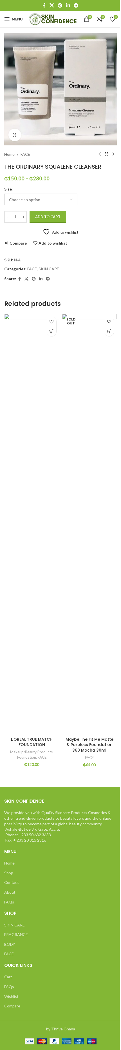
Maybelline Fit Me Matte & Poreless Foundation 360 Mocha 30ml (89, 745)
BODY (9, 944)
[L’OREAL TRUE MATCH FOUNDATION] (31, 524)
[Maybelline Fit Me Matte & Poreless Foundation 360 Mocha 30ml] (89, 524)
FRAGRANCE (16, 934)
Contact (11, 882)
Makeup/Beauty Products (31, 752)
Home (9, 154)
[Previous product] (100, 154)
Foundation (26, 757)
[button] (51, 331)
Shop (8, 872)
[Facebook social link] (44, 5)
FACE (25, 154)
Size (8, 189)
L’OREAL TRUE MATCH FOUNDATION (32, 742)
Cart (8, 976)
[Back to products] (106, 154)
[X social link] (52, 5)
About (9, 892)
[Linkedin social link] (68, 5)
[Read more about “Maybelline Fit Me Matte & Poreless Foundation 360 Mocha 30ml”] (109, 331)
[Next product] (113, 154)
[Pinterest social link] (60, 5)
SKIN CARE (49, 268)
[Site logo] (53, 18)
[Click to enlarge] (14, 135)
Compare (12, 1005)
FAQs (9, 902)
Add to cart (47, 217)
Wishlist (11, 996)
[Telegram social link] (76, 5)
